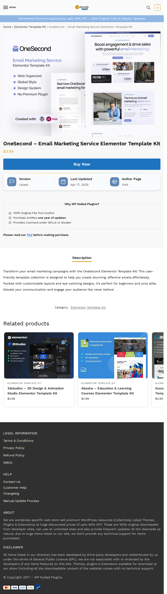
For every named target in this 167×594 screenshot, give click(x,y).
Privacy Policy (14, 448)
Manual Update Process (21, 501)
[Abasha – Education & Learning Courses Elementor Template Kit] (113, 355)
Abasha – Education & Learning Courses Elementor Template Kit (107, 390)
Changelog (11, 493)
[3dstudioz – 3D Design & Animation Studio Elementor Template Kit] (39, 355)
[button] (156, 8)
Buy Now (81, 164)
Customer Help (15, 488)
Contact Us (11, 482)
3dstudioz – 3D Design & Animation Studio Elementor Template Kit (35, 390)
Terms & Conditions (18, 441)
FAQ (29, 235)
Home (7, 26)
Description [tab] (82, 258)
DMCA (7, 463)
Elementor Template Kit (30, 26)
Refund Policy (14, 455)
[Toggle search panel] (148, 7)
